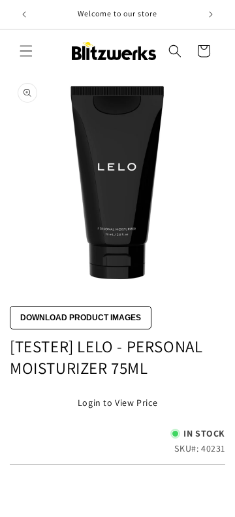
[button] (26, 51)
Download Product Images (80, 317)
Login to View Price (117, 403)
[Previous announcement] (24, 14)
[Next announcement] (210, 14)
